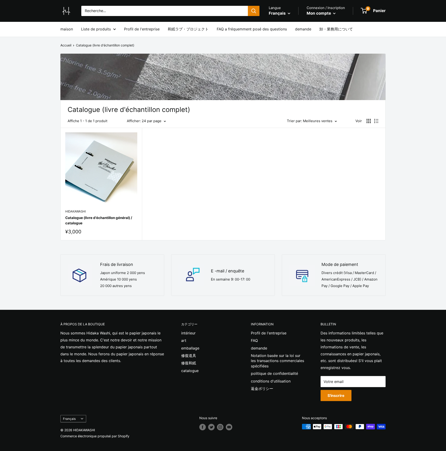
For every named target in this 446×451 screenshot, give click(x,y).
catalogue (190, 370)
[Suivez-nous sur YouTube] (229, 427)
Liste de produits (96, 29)
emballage (190, 348)
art (183, 340)
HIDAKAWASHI (75, 211)
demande (303, 29)
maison (66, 29)
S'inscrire (336, 395)
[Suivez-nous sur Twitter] (211, 427)
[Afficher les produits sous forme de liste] (376, 121)
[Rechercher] (253, 11)
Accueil (65, 45)
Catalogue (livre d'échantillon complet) (105, 45)
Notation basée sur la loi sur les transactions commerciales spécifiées (277, 360)
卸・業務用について (336, 29)
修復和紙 (188, 363)
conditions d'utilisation (271, 381)
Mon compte (319, 13)
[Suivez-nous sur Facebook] (202, 427)
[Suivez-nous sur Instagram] (220, 427)
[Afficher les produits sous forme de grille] (369, 121)
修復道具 (188, 355)
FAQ (254, 340)
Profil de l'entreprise (142, 29)
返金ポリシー (262, 388)
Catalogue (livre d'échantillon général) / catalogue (98, 220)
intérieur (188, 333)
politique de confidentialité (274, 373)
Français (69, 419)
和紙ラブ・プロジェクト (188, 29)
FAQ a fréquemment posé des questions (252, 29)
